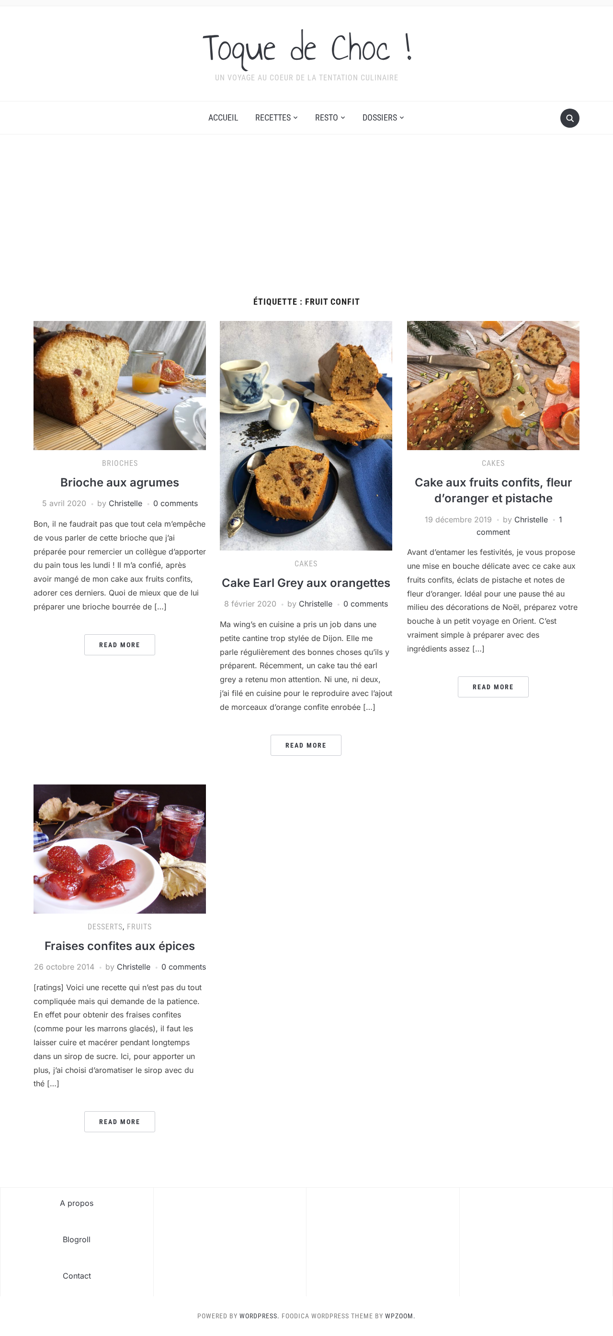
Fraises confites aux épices (120, 946)
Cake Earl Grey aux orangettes (306, 583)
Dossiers (380, 117)
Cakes (306, 563)
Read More (119, 645)
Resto (326, 117)
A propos (76, 1203)
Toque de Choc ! (307, 47)
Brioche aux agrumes (119, 482)
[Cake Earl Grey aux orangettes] (306, 435)
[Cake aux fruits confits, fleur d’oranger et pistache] (493, 385)
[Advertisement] (306, 225)
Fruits (139, 926)
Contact (77, 1276)
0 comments (175, 503)
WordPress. (259, 1316)
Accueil (223, 117)
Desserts (105, 926)
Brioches (120, 463)
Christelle (125, 503)
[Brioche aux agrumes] (120, 385)
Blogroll (77, 1239)
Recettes (273, 117)
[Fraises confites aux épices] (120, 848)
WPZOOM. (400, 1316)
